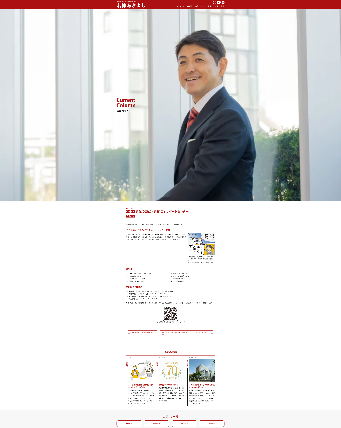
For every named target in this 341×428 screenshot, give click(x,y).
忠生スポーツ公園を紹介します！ (143, 333)
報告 (196, 6)
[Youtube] (219, 2)
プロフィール (179, 6)
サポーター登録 (206, 6)
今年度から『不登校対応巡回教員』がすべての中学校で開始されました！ (185, 333)
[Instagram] (214, 2)
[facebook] (223, 2)
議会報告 (212, 423)
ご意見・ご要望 (219, 6)
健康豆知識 (156, 423)
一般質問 (129, 423)
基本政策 (190, 6)
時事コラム (130, 216)
